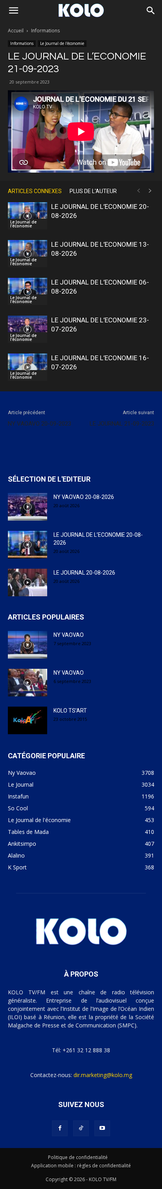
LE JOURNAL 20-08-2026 (84, 572)
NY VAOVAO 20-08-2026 (83, 497)
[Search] (151, 10)
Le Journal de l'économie (62, 43)
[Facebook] (60, 1128)
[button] (13, 10)
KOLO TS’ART (70, 710)
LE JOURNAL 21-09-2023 (122, 423)
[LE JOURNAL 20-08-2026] (27, 582)
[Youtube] (102, 1128)
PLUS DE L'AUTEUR (93, 191)
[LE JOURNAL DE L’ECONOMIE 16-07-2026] (27, 367)
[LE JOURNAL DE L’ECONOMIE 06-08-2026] (27, 291)
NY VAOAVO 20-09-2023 (39, 423)
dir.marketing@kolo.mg (103, 1075)
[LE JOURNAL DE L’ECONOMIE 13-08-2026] (27, 253)
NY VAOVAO (68, 635)
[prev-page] (138, 191)
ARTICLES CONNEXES (35, 191)
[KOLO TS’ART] (27, 720)
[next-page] (150, 191)
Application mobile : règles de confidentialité (81, 1165)
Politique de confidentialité (78, 1157)
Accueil (16, 30)
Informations (45, 30)
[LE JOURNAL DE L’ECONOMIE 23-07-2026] (27, 329)
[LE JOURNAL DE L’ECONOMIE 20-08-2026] (27, 215)
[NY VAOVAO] (27, 645)
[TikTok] (81, 1128)
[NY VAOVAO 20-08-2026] (27, 507)
